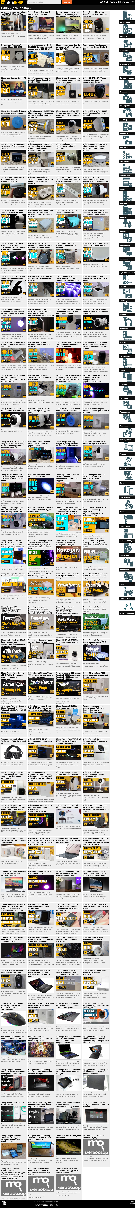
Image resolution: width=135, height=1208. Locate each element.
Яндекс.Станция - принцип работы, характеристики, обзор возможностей (67, 873)
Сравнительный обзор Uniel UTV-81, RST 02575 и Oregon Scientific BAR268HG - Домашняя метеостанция (13, 907)
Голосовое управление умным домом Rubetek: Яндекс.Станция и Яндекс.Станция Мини (93, 709)
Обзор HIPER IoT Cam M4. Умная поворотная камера (12, 410)
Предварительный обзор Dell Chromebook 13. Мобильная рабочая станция (96, 1072)
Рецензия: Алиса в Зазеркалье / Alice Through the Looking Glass (40, 1039)
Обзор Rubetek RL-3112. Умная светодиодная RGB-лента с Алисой (94, 642)
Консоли (123, 203)
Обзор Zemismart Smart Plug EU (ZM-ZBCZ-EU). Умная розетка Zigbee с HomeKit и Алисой (40, 213)
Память (123, 370)
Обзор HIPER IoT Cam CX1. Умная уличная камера (67, 211)
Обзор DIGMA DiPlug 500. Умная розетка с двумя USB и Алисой (96, 411)
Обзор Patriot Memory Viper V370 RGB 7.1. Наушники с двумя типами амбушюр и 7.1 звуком (96, 808)
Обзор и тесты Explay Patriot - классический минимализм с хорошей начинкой (41, 1105)
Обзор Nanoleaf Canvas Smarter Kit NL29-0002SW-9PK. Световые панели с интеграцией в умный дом (12, 544)
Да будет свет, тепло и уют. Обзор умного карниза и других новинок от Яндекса (68, 14)
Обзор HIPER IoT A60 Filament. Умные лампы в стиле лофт (39, 344)
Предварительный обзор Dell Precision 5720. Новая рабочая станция (14, 873)
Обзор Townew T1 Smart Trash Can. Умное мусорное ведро (95, 278)
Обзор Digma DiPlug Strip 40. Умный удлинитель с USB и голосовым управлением (68, 179)
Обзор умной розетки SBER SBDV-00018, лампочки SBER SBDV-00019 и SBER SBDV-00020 (13, 478)
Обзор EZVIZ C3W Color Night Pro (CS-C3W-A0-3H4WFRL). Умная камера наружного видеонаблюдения (13, 445)
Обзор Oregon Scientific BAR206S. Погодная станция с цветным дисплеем (40, 939)
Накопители (124, 314)
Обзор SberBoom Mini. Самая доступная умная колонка (13, 112)
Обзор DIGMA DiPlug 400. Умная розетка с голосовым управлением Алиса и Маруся (40, 180)
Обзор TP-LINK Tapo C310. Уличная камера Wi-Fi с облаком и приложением (12, 510)
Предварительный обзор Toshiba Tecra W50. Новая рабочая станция (39, 1138)
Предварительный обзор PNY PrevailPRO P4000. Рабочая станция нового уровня (39, 973)
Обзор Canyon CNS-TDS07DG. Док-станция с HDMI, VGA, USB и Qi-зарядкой (11, 610)
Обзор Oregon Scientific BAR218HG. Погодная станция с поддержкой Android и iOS (11, 1139)
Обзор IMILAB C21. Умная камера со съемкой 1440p (12, 211)
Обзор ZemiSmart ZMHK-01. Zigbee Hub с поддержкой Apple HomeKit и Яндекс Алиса (95, 147)
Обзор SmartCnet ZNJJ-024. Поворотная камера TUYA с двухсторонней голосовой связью (68, 114)
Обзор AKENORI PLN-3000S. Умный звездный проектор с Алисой (95, 113)
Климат (123, 189)
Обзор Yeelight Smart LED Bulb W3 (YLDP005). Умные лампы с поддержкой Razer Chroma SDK (13, 312)
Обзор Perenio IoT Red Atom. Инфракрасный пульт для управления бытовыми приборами (13, 775)
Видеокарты (125, 92)
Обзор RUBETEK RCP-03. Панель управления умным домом (40, 741)
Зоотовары (124, 147)
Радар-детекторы (127, 440)
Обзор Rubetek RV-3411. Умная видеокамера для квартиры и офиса (93, 774)
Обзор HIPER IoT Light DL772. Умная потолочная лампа (96, 244)
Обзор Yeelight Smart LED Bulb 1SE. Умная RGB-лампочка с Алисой (94, 477)
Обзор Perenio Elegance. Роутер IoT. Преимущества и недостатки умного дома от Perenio (95, 544)
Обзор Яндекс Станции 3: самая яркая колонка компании (39, 14)
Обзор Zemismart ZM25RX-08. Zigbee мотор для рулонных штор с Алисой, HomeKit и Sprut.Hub (41, 114)
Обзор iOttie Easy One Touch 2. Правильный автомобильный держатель (68, 1105)
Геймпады (124, 119)
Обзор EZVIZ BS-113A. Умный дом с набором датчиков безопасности (41, 1005)
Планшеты (124, 384)
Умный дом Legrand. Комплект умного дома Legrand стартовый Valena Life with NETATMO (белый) (40, 610)
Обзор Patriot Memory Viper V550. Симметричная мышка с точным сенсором (40, 675)
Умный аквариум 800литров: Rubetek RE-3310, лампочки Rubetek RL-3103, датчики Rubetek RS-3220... (68, 676)
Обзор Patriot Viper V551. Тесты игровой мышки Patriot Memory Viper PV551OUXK (14, 807)
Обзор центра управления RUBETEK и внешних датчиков (94, 972)
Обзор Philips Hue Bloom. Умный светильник (39, 476)
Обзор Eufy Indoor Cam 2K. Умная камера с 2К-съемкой (95, 443)
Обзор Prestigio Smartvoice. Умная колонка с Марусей (13, 575)
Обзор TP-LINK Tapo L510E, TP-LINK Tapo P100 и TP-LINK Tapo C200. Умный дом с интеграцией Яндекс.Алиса (68, 511)
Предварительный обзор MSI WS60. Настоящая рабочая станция (68, 1072)
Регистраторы (125, 106)
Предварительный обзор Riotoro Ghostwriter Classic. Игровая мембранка (67, 1005)
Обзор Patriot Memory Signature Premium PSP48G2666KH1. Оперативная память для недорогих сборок (67, 611)
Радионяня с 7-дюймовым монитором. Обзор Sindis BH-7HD (96, 47)
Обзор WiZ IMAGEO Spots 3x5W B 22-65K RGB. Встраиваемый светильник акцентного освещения (13, 246)
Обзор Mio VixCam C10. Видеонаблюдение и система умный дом (96, 1005)
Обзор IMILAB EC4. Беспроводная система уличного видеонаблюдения (95, 179)
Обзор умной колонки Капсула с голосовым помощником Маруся (65, 543)
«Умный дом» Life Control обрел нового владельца (67, 806)
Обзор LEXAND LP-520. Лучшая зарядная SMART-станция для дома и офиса (67, 972)
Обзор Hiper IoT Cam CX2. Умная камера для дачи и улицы (39, 411)
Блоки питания (126, 64)
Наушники (124, 328)
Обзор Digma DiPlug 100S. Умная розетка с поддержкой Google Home (13, 840)
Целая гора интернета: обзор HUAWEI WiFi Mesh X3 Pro (13, 13)
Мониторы (124, 259)
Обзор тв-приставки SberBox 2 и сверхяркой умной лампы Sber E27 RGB (68, 47)
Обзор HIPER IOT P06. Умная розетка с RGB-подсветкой (68, 410)
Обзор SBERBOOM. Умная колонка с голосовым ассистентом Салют (94, 80)
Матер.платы (125, 245)
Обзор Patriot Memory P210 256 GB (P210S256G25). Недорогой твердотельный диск (68, 577)
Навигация (124, 300)
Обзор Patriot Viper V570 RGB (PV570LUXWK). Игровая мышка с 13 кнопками (68, 741)
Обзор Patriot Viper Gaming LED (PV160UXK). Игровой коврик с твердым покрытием (12, 676)
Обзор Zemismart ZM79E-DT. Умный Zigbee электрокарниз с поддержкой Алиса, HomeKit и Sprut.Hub (41, 147)
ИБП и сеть (124, 161)
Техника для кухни (127, 541)
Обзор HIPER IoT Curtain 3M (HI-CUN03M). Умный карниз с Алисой (41, 278)
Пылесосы (124, 426)
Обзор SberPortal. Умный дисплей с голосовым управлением (39, 444)
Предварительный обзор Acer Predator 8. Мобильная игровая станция (40, 1072)
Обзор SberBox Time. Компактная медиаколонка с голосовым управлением (40, 245)
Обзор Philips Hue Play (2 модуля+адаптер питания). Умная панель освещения (67, 444)
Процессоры (125, 412)
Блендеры (124, 50)
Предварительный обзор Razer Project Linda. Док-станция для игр (12, 939)
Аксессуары (125, 22)
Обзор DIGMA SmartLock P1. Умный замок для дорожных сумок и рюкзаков (68, 80)
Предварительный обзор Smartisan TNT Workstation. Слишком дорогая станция (95, 873)
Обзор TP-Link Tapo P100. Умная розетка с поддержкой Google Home (95, 675)
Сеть (122, 483)
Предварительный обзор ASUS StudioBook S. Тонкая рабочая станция (68, 840)
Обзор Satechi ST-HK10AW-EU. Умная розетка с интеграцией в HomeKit (40, 576)
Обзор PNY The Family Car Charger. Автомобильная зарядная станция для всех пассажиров (68, 907)
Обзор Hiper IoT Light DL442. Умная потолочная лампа (13, 277)
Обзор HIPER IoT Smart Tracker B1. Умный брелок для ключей (39, 378)
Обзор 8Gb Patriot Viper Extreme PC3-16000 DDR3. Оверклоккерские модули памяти (39, 1172)
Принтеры (124, 398)
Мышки (123, 286)
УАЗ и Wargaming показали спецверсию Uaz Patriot (12, 1038)
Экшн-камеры (125, 598)
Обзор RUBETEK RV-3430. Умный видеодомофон (12, 971)
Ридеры (123, 454)
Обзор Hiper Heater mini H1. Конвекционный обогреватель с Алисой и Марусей (67, 478)
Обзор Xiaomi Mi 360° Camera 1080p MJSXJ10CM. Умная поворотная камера (68, 311)
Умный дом (124, 555)
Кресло (123, 231)
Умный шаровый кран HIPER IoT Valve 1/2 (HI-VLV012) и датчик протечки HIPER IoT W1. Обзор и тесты (68, 379)
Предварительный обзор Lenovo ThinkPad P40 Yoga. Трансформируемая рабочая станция (96, 1040)
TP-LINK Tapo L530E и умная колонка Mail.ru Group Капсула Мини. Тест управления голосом (95, 379)
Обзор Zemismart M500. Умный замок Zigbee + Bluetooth (66, 146)
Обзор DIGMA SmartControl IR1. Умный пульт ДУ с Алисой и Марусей (12, 179)
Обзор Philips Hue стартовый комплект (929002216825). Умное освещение (68, 344)
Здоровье (124, 133)
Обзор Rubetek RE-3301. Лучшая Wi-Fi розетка (93, 938)
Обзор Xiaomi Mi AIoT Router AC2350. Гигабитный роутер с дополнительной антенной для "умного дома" (95, 577)
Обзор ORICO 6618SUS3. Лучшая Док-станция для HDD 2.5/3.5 (66, 939)
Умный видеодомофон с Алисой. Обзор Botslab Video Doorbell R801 (41, 80)
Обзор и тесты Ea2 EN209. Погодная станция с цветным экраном (96, 1105)
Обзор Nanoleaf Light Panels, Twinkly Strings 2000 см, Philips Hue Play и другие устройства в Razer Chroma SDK (40, 545)
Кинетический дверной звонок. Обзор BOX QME (11, 46)
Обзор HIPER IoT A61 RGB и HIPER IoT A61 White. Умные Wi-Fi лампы (13, 344)
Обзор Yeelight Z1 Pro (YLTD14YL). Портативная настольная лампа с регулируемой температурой (41, 312)
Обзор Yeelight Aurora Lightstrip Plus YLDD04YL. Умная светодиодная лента (67, 278)
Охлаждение (125, 356)
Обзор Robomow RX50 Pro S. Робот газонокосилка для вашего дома (40, 510)
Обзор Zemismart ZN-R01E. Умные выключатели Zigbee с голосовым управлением (96, 212)
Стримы (123, 512)
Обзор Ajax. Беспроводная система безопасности (40, 641)
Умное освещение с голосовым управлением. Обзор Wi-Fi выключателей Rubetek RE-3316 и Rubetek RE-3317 (40, 776)
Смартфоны (125, 497)
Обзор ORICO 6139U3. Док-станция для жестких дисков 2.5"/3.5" (95, 906)
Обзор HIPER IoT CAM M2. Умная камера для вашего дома (67, 642)
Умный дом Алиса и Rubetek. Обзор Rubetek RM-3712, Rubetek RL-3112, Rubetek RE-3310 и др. (14, 709)
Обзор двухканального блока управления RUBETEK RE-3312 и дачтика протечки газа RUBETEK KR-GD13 (96, 841)
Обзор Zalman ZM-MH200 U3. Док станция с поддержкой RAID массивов (68, 1171)
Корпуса (123, 217)
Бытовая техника (127, 78)
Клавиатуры (125, 175)
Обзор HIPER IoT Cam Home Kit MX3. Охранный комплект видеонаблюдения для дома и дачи (95, 345)
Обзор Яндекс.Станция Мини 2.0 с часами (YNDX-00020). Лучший (13, 146)
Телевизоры (125, 526)
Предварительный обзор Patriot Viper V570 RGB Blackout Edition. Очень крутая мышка (12, 1007)
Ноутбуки (123, 342)
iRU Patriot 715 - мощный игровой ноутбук (94, 1137)
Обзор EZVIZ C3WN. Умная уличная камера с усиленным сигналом (96, 311)
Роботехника (125, 468)
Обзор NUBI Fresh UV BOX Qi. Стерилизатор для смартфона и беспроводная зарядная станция (13, 643)
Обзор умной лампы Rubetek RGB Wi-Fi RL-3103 (41, 872)
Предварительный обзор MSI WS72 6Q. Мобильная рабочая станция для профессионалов (68, 1040)
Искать (67, 2)
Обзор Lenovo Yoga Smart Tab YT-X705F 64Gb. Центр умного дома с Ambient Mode (41, 708)
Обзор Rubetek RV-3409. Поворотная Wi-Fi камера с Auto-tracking (95, 741)
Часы (122, 584)
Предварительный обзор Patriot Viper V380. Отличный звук (13, 741)
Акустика (123, 36)
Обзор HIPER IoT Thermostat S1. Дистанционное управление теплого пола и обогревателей (13, 379)
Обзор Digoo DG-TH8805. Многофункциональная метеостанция (39, 906)
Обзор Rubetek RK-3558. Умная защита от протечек (67, 707)
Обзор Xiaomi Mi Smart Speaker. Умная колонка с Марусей (67, 245)
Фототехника (125, 569)
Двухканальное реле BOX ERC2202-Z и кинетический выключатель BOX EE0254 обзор (40, 48)
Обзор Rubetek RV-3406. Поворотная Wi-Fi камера (67, 773)
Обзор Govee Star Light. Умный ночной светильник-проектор (95, 14)
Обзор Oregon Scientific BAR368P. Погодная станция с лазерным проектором (13, 1072)
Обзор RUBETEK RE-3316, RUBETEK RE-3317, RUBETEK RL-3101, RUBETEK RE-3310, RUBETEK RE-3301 (41, 841)
